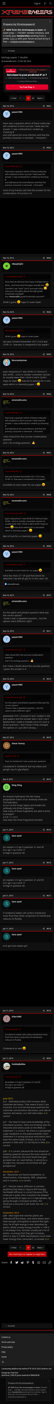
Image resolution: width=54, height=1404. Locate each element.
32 (33, 98)
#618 (49, 928)
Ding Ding (17, 785)
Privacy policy (7, 1347)
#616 (49, 862)
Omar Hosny (18, 743)
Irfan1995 (16, 1016)
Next (39, 98)
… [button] (24, 98)
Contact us (6, 1337)
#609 (49, 546)
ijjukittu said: (10, 756)
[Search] (50, 3)
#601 (49, 106)
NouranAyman (19, 360)
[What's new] (45, 3)
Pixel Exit (14, 1372)
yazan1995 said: (12, 166)
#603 (49, 258)
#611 (49, 631)
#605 (49, 354)
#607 (49, 452)
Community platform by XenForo (27, 1368)
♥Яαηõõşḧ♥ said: (12, 330)
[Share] (44, 106)
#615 (49, 829)
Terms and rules (8, 1342)
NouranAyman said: (14, 513)
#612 (49, 679)
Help (3, 1352)
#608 (49, 494)
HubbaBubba (18, 1064)
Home (4, 1357)
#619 (49, 1010)
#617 (49, 895)
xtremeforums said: (13, 276)
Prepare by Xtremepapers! (19, 24)
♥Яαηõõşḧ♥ (17, 263)
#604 (49, 312)
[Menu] (4, 3)
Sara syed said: (11, 1029)
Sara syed (17, 835)
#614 (49, 779)
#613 (49, 737)
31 (28, 98)
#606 (49, 394)
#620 (49, 1058)
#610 (49, 595)
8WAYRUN (35, 1375)
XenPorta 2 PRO (8, 1375)
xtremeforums (10, 61)
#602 (49, 147)
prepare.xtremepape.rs (22, 41)
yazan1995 (17, 112)
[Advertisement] (27, 226)
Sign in (13, 38)
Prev (14, 98)
